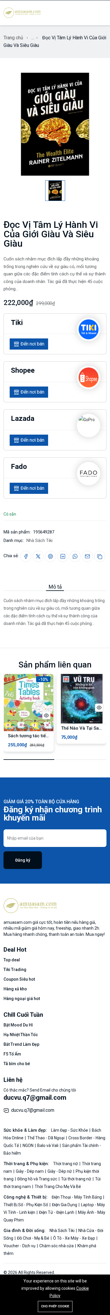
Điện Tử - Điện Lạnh (57, 1212)
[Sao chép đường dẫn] (100, 556)
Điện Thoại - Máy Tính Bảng (77, 1197)
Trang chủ (13, 37)
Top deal (12, 960)
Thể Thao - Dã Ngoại (46, 1138)
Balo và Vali (48, 1145)
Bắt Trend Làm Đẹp (21, 1044)
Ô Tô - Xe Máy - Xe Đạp (74, 1238)
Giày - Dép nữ (60, 1171)
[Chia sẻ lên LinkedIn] (63, 556)
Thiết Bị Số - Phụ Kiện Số (26, 1204)
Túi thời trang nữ (76, 1179)
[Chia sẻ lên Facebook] (26, 556)
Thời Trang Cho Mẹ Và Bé (58, 1186)
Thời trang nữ (66, 1163)
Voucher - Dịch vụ (20, 1245)
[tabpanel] (55, 609)
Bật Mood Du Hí (18, 1025)
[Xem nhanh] (46, 715)
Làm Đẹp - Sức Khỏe (70, 1130)
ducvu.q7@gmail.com (35, 1097)
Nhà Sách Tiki (39, 540)
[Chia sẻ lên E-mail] (87, 556)
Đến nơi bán (32, 344)
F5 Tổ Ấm (12, 1054)
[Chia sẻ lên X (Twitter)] (38, 556)
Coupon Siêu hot (19, 979)
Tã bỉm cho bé (17, 1063)
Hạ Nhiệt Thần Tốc (21, 1034)
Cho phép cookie (55, 1306)
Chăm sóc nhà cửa (57, 1245)
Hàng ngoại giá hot (22, 998)
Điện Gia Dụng (65, 1204)
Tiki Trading (15, 969)
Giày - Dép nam (30, 1171)
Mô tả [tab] (55, 587)
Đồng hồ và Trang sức (37, 1179)
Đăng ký (22, 860)
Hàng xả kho (15, 989)
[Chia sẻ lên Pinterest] (50, 556)
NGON (28, 1145)
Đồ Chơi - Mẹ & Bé (33, 1238)
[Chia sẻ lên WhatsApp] (75, 556)
